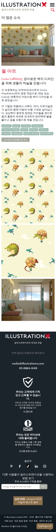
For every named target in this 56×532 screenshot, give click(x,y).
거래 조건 (8, 521)
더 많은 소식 (10, 18)
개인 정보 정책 (21, 521)
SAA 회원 (33, 521)
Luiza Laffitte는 (12, 79)
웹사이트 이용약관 (43, 517)
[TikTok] (28, 467)
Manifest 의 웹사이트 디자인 (14, 526)
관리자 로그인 (45, 521)
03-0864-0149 (28, 368)
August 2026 (28, 499)
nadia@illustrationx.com (28, 363)
